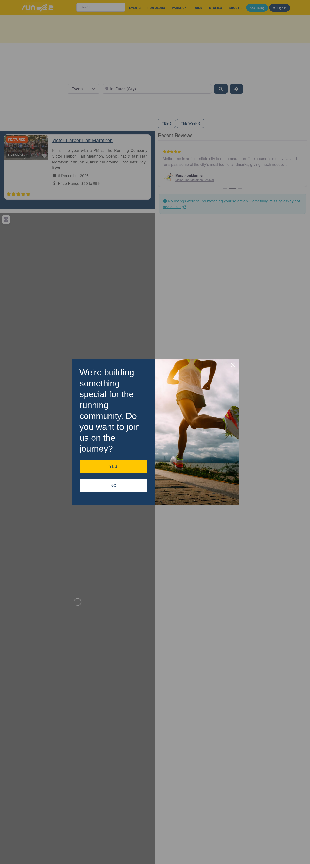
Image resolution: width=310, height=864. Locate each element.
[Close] (233, 365)
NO (113, 486)
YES (113, 466)
